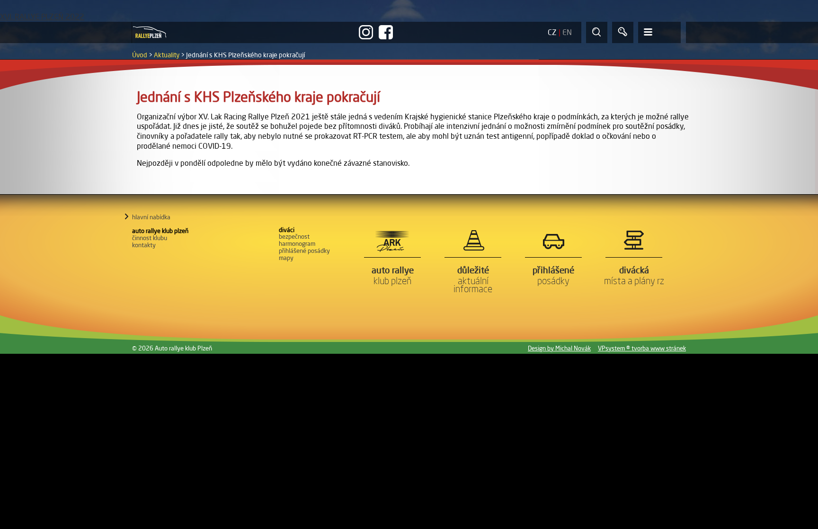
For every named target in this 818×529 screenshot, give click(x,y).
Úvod (139, 55)
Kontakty (144, 245)
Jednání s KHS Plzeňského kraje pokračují (245, 55)
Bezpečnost (294, 236)
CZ (552, 32)
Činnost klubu (149, 238)
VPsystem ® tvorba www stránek (642, 348)
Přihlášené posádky (304, 250)
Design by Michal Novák (559, 348)
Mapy (286, 257)
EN (567, 32)
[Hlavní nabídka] (659, 32)
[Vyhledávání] (596, 32)
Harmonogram (297, 243)
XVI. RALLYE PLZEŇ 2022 (42, 16)
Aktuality (166, 55)
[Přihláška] (622, 32)
